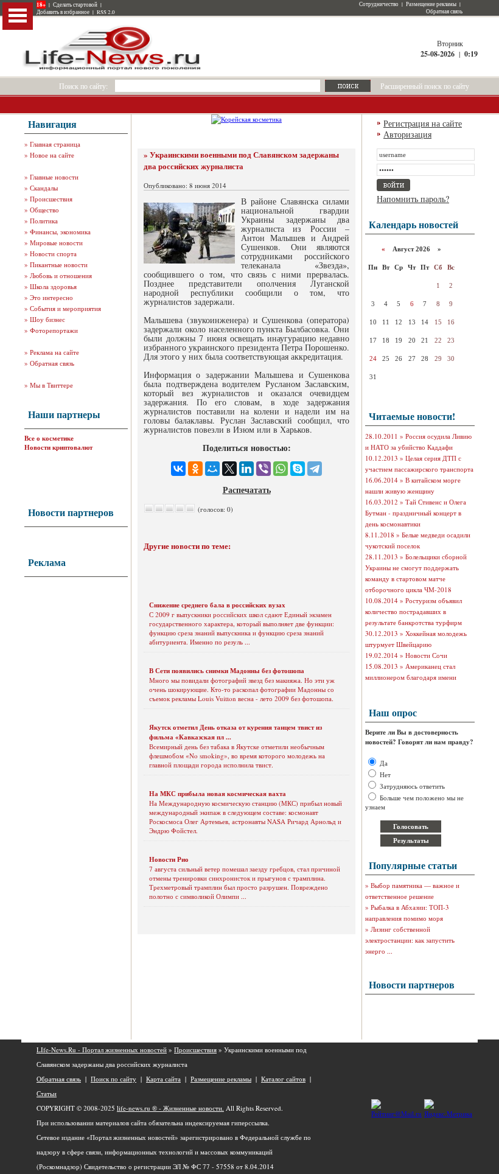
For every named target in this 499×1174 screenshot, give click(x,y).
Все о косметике (49, 438)
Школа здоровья (53, 286)
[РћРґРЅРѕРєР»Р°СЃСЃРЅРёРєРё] (195, 468)
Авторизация (407, 134)
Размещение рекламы (431, 4)
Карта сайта (163, 1078)
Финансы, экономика (60, 231)
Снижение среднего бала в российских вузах (217, 605)
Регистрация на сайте (422, 123)
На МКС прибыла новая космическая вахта (217, 793)
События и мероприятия (65, 308)
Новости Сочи (426, 655)
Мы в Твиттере (51, 385)
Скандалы (44, 187)
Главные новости (54, 176)
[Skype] (297, 468)
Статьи (47, 1093)
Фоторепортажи (54, 330)
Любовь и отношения (61, 275)
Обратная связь (444, 11)
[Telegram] (314, 468)
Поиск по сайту (113, 1078)
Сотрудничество (379, 4)
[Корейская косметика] (246, 119)
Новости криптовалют (58, 447)
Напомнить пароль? (413, 198)
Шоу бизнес (47, 319)
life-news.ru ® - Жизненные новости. (170, 1108)
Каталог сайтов (283, 1078)
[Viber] (263, 468)
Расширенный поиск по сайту (424, 86)
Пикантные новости (59, 264)
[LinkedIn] (246, 468)
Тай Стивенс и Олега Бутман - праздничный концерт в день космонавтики (415, 512)
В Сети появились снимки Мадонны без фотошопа (226, 671)
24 (373, 358)
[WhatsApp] (280, 468)
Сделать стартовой (75, 5)
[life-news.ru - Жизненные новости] (112, 69)
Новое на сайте (52, 154)
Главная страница (55, 143)
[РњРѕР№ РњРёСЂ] (212, 468)
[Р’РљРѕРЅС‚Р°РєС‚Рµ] (178, 468)
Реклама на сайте (54, 352)
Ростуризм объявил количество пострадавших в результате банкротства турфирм (413, 611)
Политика (44, 220)
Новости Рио (169, 859)
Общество (44, 209)
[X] (229, 468)
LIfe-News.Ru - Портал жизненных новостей (102, 1049)
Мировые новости (56, 242)
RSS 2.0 (106, 12)
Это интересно (51, 297)
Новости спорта (53, 253)
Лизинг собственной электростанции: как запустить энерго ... (410, 940)
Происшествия (51, 198)
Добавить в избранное (63, 12)
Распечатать (247, 489)
